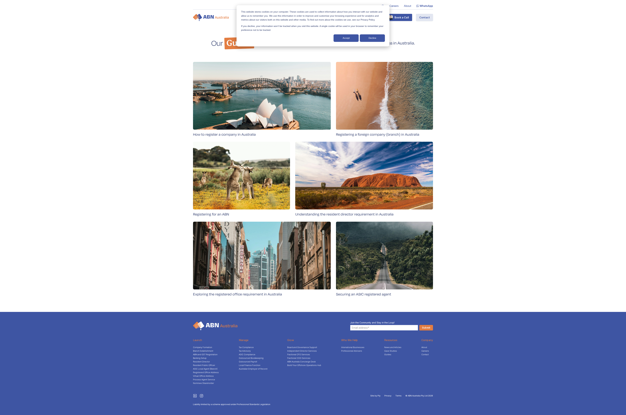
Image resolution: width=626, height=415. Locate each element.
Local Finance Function (249, 365)
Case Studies (390, 351)
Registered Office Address (206, 372)
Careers (394, 5)
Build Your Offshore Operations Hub (304, 365)
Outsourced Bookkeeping (251, 358)
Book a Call (402, 17)
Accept (346, 38)
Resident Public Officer (204, 365)
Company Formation (202, 347)
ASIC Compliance (247, 354)
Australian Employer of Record (253, 369)
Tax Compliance (246, 347)
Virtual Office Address (203, 376)
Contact (424, 17)
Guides (387, 354)
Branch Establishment (203, 351)
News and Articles (392, 347)
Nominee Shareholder (203, 383)
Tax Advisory (245, 351)
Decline (372, 38)
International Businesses (352, 347)
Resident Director (201, 361)
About (407, 5)
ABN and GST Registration (205, 354)
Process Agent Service (204, 379)
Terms (398, 395)
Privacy (387, 395)
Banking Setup (200, 358)
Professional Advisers (351, 351)
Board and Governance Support (302, 347)
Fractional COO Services (298, 358)
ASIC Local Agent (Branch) (205, 369)
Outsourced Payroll (248, 361)
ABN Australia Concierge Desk (301, 361)
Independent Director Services (302, 351)
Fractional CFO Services (298, 354)
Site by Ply (375, 395)
